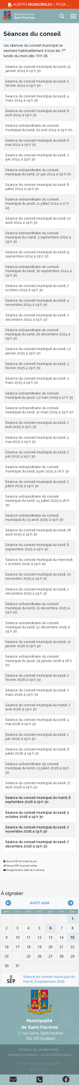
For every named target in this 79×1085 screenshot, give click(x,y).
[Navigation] (73, 16)
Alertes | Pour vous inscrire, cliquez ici (41, 4)
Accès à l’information (56, 1055)
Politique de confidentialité (38, 1049)
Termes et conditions (23, 1055)
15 (71, 936)
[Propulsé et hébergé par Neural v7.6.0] (39, 1069)
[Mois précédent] (8, 903)
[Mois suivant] (70, 903)
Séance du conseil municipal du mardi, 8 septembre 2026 (49, 979)
